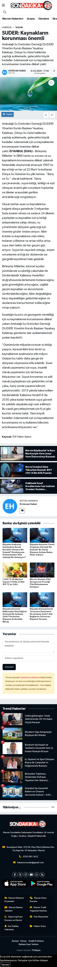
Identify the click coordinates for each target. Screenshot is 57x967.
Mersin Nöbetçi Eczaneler (14, 899)
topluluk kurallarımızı (30, 677)
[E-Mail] (22, 510)
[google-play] (42, 884)
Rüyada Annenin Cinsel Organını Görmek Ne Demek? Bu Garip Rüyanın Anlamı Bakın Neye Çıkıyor (42, 549)
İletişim (15, 941)
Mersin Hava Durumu (38, 899)
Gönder (9, 667)
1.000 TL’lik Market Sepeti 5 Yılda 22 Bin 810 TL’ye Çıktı (13, 582)
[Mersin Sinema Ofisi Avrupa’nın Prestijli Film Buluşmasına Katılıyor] (42, 570)
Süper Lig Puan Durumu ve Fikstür (14, 918)
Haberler (7, 27)
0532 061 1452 (30, 856)
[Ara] (5, 12)
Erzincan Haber (28, 504)
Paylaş (9, 114)
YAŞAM (19, 27)
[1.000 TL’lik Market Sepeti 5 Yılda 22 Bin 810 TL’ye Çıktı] (15, 570)
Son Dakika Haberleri (12, 928)
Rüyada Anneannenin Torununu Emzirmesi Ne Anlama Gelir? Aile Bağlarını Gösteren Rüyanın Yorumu (41, 614)
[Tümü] (53, 807)
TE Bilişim (36, 950)
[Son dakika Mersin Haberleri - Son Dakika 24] (32, 5)
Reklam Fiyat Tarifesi (28, 944)
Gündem (43, 18)
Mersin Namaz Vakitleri (14, 909)
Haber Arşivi (40, 926)
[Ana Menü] (3, 5)
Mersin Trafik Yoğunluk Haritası (38, 909)
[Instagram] (25, 874)
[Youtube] (31, 874)
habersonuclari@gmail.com (30, 862)
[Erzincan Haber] (10, 506)
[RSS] (42, 874)
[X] (20, 874)
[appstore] (15, 884)
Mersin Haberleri (12, 18)
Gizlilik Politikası (36, 941)
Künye (24, 941)
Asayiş (31, 18)
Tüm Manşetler (40, 917)
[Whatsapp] (36, 874)
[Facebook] (14, 874)
